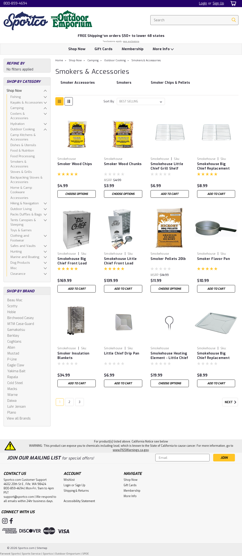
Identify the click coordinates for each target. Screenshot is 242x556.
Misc (13, 268)
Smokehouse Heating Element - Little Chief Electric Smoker (169, 356)
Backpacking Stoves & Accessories (26, 179)
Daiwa (12, 400)
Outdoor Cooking (22, 129)
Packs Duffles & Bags (26, 214)
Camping (17, 108)
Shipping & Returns (76, 491)
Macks (12, 389)
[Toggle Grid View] (59, 101)
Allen (11, 347)
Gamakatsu (16, 330)
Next (229, 402)
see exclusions (131, 41)
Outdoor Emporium (67, 554)
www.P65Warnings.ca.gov (131, 450)
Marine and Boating (24, 257)
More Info (162, 49)
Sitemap (42, 548)
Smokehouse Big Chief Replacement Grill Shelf (213, 166)
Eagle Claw (15, 365)
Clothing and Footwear (19, 238)
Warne (12, 395)
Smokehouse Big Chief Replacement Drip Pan (213, 356)
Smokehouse (66, 159)
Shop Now (76, 49)
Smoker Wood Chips (74, 164)
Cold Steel (15, 383)
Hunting (16, 252)
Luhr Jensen (16, 406)
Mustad (13, 353)
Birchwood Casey (20, 318)
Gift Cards (103, 49)
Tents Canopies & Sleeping (23, 222)
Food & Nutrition (22, 151)
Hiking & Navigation (24, 203)
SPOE (85, 554)
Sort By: (109, 101)
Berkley (13, 335)
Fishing (15, 97)
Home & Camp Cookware (21, 190)
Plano (11, 412)
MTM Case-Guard (20, 324)
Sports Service (31, 554)
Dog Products (20, 263)
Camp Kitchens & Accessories (23, 137)
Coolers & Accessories (19, 116)
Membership (132, 49)
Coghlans (14, 341)
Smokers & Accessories (19, 164)
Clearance (18, 274)
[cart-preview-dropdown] (232, 3)
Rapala (12, 377)
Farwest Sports (10, 554)
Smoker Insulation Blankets (73, 355)
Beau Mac (14, 300)
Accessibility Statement (79, 501)
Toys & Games (21, 230)
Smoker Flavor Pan (213, 259)
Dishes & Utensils (23, 145)
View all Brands (19, 418)
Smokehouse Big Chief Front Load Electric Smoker (72, 261)
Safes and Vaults (23, 246)
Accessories (19, 198)
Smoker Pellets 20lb (168, 259)
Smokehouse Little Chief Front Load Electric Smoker (120, 261)
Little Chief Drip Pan (121, 353)
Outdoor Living (21, 209)
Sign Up (218, 3)
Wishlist (69, 480)
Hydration (17, 124)
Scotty (12, 306)
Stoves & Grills (21, 172)
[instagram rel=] (5, 521)
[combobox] (194, 20)
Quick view (77, 151)
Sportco (48, 554)
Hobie (11, 312)
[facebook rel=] (11, 521)
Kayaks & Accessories (26, 103)
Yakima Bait (16, 371)
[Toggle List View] (69, 101)
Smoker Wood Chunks (123, 164)
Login (203, 3)
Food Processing (22, 156)
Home (59, 60)
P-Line (12, 359)
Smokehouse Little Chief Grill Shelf (167, 166)
